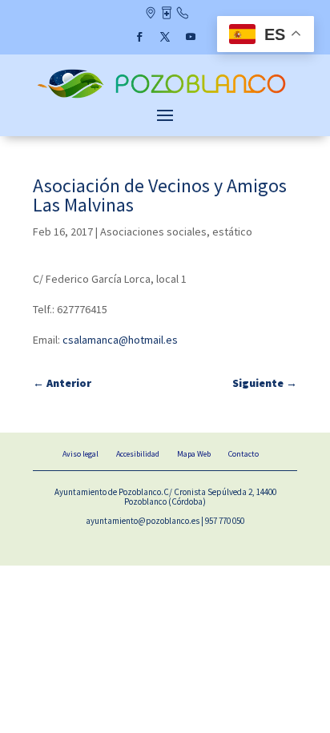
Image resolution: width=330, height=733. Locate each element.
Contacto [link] (182, 14)
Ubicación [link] (150, 14)
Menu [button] (165, 114)
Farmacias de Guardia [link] (166, 14)
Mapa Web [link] (194, 454)
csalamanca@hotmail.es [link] (120, 339)
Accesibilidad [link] (137, 454)
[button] (139, 36)
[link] (165, 97)
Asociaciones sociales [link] (153, 231)
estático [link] (232, 231)
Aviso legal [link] (80, 454)
